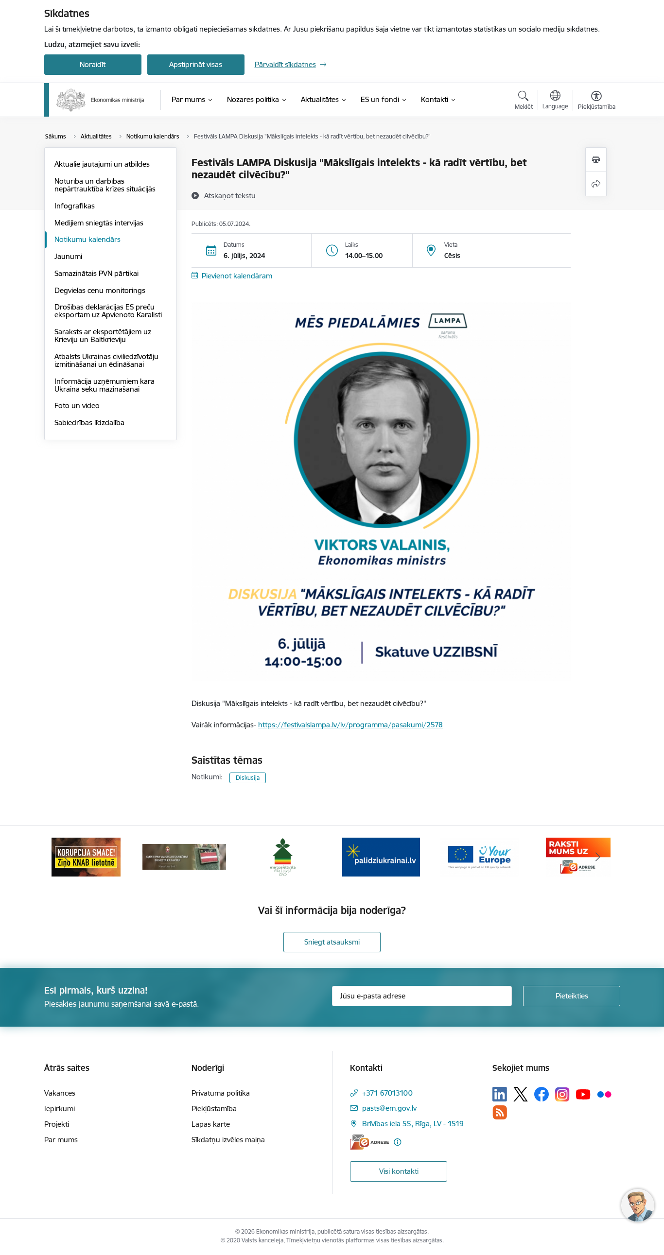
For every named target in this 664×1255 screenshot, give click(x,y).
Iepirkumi (59, 1108)
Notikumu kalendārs (87, 239)
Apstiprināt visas (195, 64)
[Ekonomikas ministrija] (100, 100)
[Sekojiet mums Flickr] (604, 1094)
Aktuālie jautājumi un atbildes (102, 164)
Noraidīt (92, 64)
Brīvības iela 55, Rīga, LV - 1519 (413, 1123)
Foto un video (77, 405)
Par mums (61, 1139)
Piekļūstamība (214, 1108)
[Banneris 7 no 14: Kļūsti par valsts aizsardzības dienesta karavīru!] (184, 856)
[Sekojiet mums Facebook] (541, 1094)
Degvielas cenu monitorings (99, 290)
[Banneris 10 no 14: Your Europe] (479, 856)
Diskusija (248, 777)
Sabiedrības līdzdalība (89, 422)
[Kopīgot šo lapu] (596, 184)
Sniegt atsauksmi (332, 941)
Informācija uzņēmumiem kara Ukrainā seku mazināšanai (104, 385)
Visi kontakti (399, 1171)
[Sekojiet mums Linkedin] (499, 1094)
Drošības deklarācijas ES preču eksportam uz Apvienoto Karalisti (108, 310)
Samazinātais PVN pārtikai (96, 273)
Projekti (56, 1124)
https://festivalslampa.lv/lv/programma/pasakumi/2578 (350, 724)
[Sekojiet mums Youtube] (583, 1094)
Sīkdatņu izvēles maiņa (228, 1139)
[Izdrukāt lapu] (596, 160)
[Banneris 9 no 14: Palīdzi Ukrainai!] (381, 856)
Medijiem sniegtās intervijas (98, 222)
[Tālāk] (598, 857)
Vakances (59, 1093)
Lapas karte (211, 1124)
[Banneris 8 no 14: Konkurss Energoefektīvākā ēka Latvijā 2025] (283, 856)
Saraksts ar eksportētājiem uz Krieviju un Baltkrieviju (102, 335)
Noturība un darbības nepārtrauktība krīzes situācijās (105, 184)
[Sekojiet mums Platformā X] (520, 1094)
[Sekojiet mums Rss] (499, 1112)
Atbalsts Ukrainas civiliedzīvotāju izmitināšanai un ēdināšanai (106, 360)
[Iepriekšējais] (66, 857)
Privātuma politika (221, 1093)
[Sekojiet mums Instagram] (562, 1094)
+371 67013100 (387, 1093)
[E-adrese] (369, 1142)
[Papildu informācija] (397, 1142)
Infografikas (74, 205)
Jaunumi (68, 256)
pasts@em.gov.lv (389, 1108)
